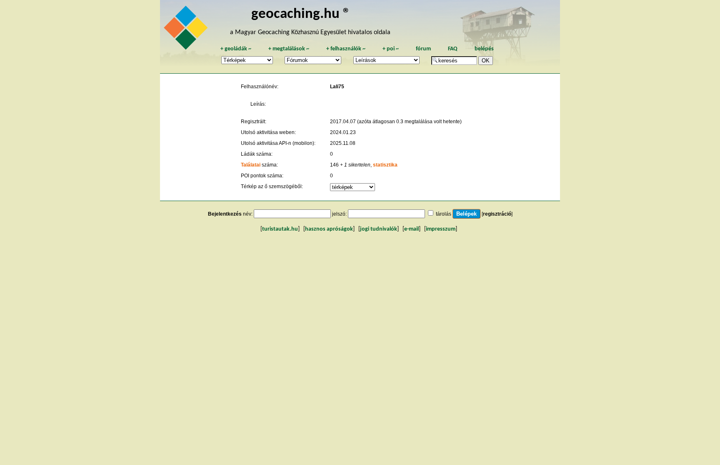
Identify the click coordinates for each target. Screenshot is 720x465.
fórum (423, 49)
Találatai (250, 165)
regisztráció (497, 214)
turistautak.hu (280, 229)
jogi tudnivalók (378, 229)
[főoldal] (187, 30)
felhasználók (345, 49)
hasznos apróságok (329, 229)
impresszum (440, 229)
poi (391, 49)
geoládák (236, 49)
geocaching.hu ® (300, 14)
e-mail (411, 229)
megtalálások (288, 49)
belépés (484, 49)
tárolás (443, 214)
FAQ (453, 49)
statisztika (385, 165)
